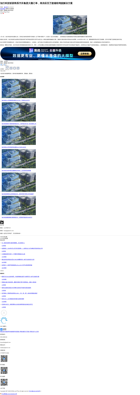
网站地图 (22, 331)
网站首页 (2, 331)
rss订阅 (37, 331)
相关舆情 (2, 8)
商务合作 (32, 331)
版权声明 (7, 331)
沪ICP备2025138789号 (34, 391)
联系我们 (17, 331)
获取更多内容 (2, 270)
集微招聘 (12, 331)
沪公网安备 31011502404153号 (9, 394)
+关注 (1, 220)
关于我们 (27, 331)
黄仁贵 (6, 7)
